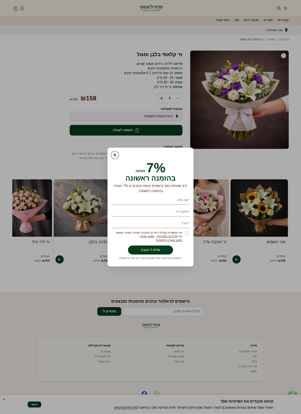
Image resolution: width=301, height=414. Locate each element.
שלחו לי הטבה (150, 250)
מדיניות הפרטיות (167, 236)
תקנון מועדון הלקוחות (169, 240)
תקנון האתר (147, 236)
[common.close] (115, 155)
